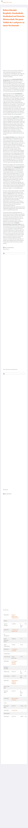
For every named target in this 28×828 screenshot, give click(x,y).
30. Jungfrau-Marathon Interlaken (14, 663)
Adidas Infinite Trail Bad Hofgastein (15, 682)
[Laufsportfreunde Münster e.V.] (6, 2)
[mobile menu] (24, 2)
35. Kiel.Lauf (14, 710)
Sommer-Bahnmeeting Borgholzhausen (15, 616)
